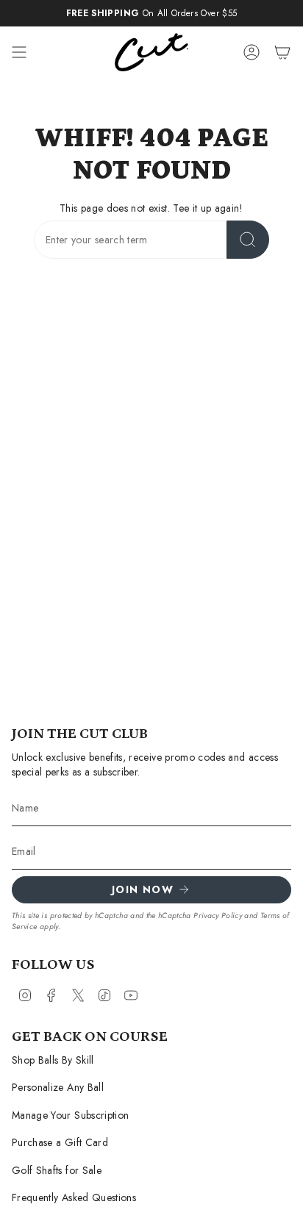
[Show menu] (19, 52)
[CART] (282, 52)
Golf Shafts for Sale (56, 1170)
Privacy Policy (217, 915)
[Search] (248, 240)
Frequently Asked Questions (74, 1197)
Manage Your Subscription (70, 1115)
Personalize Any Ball (58, 1087)
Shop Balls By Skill (53, 1060)
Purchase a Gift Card (60, 1142)
